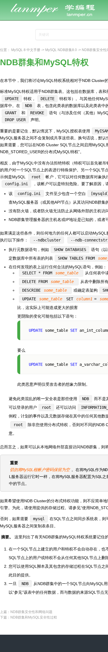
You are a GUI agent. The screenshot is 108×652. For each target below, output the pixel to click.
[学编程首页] (57, 3)
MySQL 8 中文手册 (25, 50)
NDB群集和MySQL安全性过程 (33, 617)
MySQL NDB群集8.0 (61, 50)
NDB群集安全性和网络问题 (31, 612)
